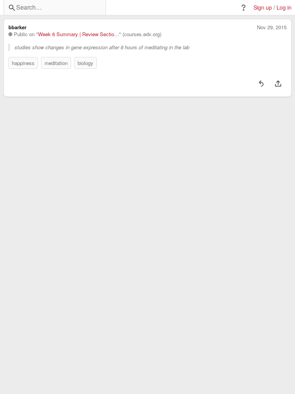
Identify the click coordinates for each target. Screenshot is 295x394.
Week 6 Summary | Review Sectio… (78, 34)
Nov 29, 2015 (272, 27)
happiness (23, 62)
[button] (243, 8)
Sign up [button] (263, 7)
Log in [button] (284, 7)
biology (85, 62)
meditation (56, 62)
